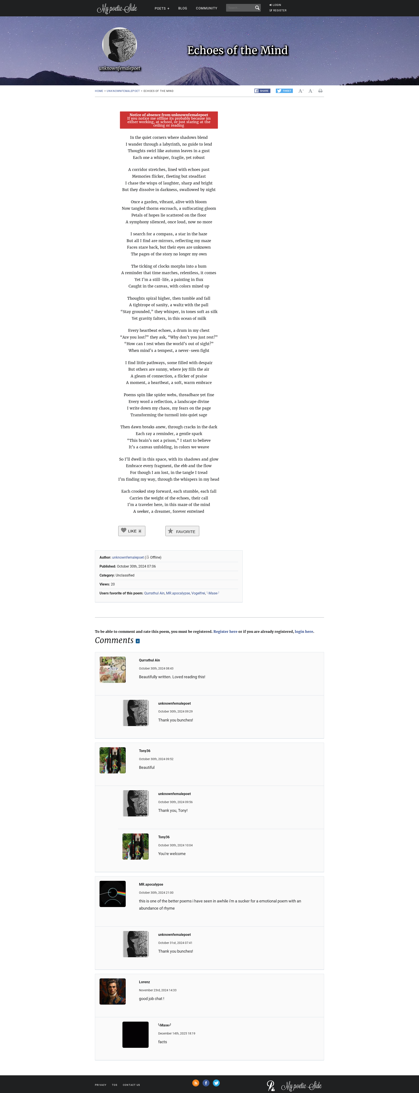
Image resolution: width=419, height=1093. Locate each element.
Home (99, 91)
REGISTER (280, 10)
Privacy (100, 1085)
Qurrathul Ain (154, 593)
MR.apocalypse (178, 593)
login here (304, 631)
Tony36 (144, 751)
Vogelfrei (198, 593)
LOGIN (277, 5)
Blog (182, 8)
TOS (114, 1085)
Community (206, 8)
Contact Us (131, 1085)
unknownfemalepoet (123, 91)
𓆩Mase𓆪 (213, 593)
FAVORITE (185, 532)
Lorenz (144, 982)
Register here (225, 631)
